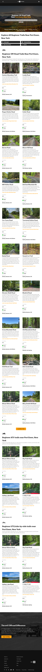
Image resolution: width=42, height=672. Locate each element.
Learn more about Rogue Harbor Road (10, 116)
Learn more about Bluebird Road (31, 297)
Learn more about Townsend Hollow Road (31, 224)
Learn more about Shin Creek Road (31, 371)
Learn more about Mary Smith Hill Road (31, 408)
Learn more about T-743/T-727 (31, 500)
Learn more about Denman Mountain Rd (31, 188)
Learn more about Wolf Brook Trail (10, 371)
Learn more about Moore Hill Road (31, 152)
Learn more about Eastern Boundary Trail (10, 79)
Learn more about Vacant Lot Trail (31, 260)
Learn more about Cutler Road (31, 116)
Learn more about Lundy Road (31, 79)
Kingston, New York (33, 29)
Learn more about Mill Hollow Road (10, 188)
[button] (10, 42)
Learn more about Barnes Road (10, 152)
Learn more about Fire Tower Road (10, 224)
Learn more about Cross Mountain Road (10, 334)
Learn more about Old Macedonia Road (31, 334)
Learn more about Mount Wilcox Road (10, 408)
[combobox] (22, 20)
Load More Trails (21, 428)
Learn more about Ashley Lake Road (10, 500)
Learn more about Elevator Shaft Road (10, 297)
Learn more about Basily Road (10, 260)
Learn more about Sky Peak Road (31, 463)
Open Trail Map (6, 636)
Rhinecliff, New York (21, 30)
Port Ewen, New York (22, 29)
